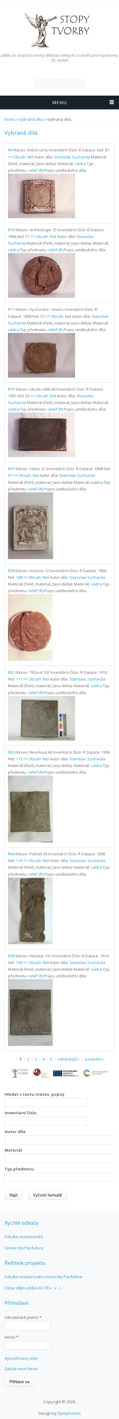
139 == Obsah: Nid (32, 962)
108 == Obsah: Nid (32, 577)
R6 (10, 150)
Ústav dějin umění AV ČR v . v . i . (33, 1288)
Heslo (11, 1337)
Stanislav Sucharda (72, 157)
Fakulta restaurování (24, 1236)
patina (97, 482)
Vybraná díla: (31, 119)
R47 (11, 468)
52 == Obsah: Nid (55, 316)
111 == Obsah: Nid (32, 679)
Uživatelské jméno (23, 1317)
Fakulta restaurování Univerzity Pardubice (43, 1276)
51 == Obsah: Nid (40, 236)
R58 (11, 570)
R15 (11, 389)
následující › (69, 1059)
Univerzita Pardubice (24, 1248)
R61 (11, 672)
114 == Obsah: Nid (32, 860)
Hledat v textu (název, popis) (34, 1094)
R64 (11, 854)
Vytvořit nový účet (21, 1358)
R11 (11, 309)
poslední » (94, 1059)
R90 (11, 956)
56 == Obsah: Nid (40, 396)
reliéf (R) (35, 170)
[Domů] (58, 30)
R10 (11, 230)
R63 (11, 752)
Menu (59, 102)
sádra (80, 163)
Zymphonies (69, 1413)
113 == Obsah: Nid (32, 759)
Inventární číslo (21, 1112)
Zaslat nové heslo (21, 1368)
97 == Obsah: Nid (23, 475)
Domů (10, 119)
